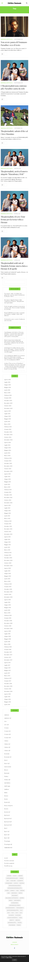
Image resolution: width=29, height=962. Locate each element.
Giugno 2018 (7, 636)
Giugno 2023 (7, 479)
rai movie (11, 915)
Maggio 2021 (7, 544)
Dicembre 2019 (8, 589)
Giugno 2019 (7, 605)
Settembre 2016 (8, 691)
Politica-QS (7, 779)
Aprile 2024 (7, 453)
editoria (22, 883)
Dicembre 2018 (8, 620)
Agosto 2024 (7, 442)
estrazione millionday (15, 885)
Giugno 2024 (7, 447)
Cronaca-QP (7, 734)
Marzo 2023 (7, 487)
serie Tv (12, 920)
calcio (14, 875)
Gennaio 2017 (7, 681)
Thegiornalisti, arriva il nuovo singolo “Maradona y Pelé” (14, 172)
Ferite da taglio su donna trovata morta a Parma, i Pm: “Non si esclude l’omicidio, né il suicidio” (14, 308)
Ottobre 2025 (7, 405)
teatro (19, 922)
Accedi (6, 858)
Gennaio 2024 (7, 461)
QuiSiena (6, 789)
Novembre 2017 (8, 654)
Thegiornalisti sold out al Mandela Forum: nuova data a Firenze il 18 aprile (14, 266)
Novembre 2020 (8, 560)
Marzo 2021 (7, 550)
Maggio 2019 (7, 607)
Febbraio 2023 (8, 489)
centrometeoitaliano (12, 878)
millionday (14, 895)
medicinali (14, 893)
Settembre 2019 (8, 597)
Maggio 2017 (7, 670)
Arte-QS (6, 724)
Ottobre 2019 (7, 594)
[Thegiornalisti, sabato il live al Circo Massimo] (14, 115)
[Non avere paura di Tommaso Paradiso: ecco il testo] (14, 26)
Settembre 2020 (8, 565)
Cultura (6, 740)
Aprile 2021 (7, 547)
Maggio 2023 (7, 481)
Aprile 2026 (7, 390)
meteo (20, 893)
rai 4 (17, 912)
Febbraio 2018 (8, 647)
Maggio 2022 (7, 513)
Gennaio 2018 (7, 649)
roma (20, 917)
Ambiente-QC (7, 718)
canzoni (20, 875)
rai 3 (13, 912)
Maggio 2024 (7, 450)
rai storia (17, 915)
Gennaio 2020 (7, 586)
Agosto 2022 (7, 505)
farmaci (12, 890)
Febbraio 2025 (8, 426)
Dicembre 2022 (8, 495)
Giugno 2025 (7, 416)
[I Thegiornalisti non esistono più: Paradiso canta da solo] (14, 70)
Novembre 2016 (8, 686)
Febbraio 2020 (8, 584)
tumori (18, 925)
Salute (5, 792)
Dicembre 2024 (8, 432)
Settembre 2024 (8, 440)
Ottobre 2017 (7, 657)
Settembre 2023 (8, 471)
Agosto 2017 (7, 662)
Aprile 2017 (7, 673)
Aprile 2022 (7, 516)
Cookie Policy (8, 957)
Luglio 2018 (7, 633)
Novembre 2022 (8, 497)
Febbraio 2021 (7, 552)
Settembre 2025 (8, 408)
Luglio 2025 (7, 413)
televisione (12, 925)
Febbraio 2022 (8, 521)
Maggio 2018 (7, 639)
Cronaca (6, 728)
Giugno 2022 (7, 510)
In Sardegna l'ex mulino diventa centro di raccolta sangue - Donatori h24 (14, 348)
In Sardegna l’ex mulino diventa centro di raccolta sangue (14, 351)
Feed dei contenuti (9, 860)
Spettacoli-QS (8, 825)
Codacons (12, 880)
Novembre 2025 (8, 403)
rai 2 (9, 912)
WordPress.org (8, 866)
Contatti (14, 942)
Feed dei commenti (9, 863)
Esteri (5, 760)
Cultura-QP (7, 747)
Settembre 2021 (8, 534)
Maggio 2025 (7, 419)
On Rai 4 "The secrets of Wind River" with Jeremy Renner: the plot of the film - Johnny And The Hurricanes (14, 365)
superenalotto (12, 922)
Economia (6, 753)
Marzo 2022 (7, 518)
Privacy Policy (14, 944)
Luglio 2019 (7, 602)
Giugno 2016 (7, 699)
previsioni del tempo (14, 905)
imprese (22, 890)
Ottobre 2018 (7, 626)
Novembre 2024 (8, 434)
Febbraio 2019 (8, 615)
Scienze (6, 796)
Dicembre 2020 (8, 557)
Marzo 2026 (7, 392)
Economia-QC (7, 757)
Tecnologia (7, 841)
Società (6, 808)
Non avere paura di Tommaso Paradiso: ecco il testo (14, 43)
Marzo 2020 (7, 581)
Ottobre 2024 (7, 437)
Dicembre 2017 (8, 652)
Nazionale (3, 39)
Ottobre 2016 (7, 688)
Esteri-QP (7, 763)
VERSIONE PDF (8, 847)
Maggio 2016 (7, 702)
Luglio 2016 (7, 696)
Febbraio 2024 (8, 458)
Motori (6, 770)
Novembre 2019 (8, 592)
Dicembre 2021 (8, 526)
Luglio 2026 (7, 382)
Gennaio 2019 (7, 618)
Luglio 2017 (7, 665)
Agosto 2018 (7, 631)
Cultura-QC (7, 744)
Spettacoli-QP (8, 821)
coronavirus (8, 883)
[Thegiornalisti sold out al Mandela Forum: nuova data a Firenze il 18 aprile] (14, 247)
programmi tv (20, 907)
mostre (22, 897)
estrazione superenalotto (15, 888)
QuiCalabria (7, 783)
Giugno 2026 (7, 385)
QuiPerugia (7, 786)
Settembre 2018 (8, 628)
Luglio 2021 (7, 539)
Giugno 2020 (7, 573)
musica (10, 900)
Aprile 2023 (7, 484)
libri (8, 893)
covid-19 (16, 883)
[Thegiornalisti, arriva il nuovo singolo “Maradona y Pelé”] (14, 157)
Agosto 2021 (7, 536)
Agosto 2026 (7, 379)
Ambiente (6, 715)
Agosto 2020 (7, 568)
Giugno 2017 (7, 668)
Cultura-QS (7, 750)
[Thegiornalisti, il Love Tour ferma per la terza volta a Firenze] (14, 201)
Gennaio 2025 (7, 429)
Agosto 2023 (7, 474)
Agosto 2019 (7, 599)
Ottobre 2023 (7, 468)
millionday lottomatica (12, 897)
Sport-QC (6, 831)
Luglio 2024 (7, 445)
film (17, 890)
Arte (5, 721)
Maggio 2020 (7, 576)
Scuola (6, 799)
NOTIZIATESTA (14, 902)
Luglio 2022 (7, 508)
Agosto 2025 (7, 411)
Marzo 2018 (7, 644)
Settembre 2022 (8, 502)
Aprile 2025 (7, 421)
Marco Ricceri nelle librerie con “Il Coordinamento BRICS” (14, 359)
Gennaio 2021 (7, 555)
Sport (5, 828)
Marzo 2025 (7, 424)
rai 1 (21, 910)
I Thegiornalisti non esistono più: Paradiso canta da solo (14, 87)
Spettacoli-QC (8, 818)
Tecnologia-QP (8, 844)
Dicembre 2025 (8, 400)
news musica (17, 900)
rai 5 (21, 912)
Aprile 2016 (7, 704)
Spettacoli (10, 39)
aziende (9, 875)
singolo (18, 920)
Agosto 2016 (7, 694)
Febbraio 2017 (7, 678)
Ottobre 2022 (7, 500)
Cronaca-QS (7, 737)
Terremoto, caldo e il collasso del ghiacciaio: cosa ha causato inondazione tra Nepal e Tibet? (14, 295)
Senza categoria (8, 805)
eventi (7, 890)
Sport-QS (6, 838)
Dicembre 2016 (8, 683)
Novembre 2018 (8, 623)
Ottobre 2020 (7, 563)
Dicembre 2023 (8, 463)
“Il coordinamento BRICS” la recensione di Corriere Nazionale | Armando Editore (14, 357)
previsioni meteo (10, 907)
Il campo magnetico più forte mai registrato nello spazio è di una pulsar (14, 335)
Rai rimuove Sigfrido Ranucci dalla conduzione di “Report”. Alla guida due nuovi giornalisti (14, 301)
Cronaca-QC (7, 731)
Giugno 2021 (7, 542)
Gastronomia (7, 766)
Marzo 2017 (7, 675)
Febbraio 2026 (8, 395)
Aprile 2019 (7, 610)
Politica (6, 776)
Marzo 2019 (7, 612)
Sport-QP (6, 834)
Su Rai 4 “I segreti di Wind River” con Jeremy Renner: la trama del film (14, 367)
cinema (21, 878)
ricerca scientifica (12, 917)
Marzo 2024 (7, 455)
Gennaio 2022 (7, 523)
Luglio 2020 (7, 571)
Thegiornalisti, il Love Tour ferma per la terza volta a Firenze (13, 219)
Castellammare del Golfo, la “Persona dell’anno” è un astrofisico (13, 333)
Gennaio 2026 (7, 398)
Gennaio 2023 (7, 492)
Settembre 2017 (8, 660)
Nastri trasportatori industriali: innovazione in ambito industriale (12, 340)
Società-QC (7, 812)
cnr (8, 880)
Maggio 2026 (7, 387)
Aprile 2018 (7, 641)
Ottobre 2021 (7, 531)
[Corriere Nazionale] (14, 3)
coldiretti (20, 880)
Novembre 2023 (8, 466)
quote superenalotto (12, 910)
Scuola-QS (7, 802)
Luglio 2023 (7, 476)
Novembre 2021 (8, 529)
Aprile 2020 (7, 578)
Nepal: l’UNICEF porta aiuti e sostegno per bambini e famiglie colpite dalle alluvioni (14, 314)
